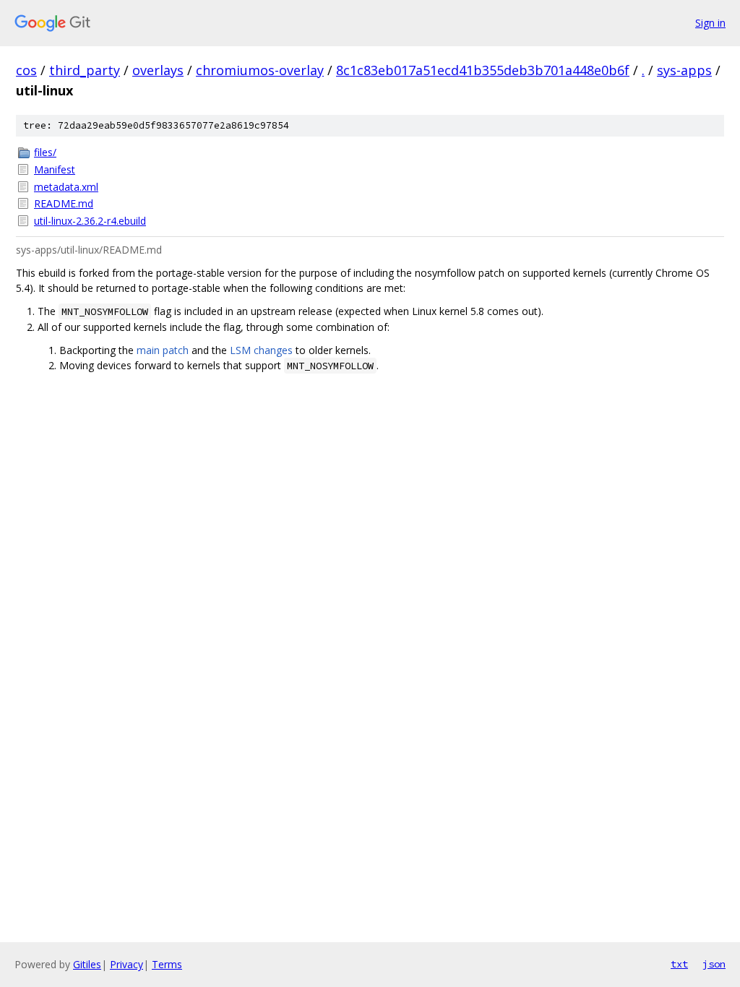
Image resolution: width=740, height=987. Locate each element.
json (714, 963)
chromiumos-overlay (260, 70)
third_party (84, 70)
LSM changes (261, 350)
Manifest (54, 169)
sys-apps (684, 70)
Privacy (126, 964)
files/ (45, 152)
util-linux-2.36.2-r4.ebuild (90, 221)
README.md (63, 203)
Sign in (710, 23)
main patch (163, 350)
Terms (167, 964)
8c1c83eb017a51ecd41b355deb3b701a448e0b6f (482, 70)
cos (26, 70)
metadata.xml (66, 187)
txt (679, 963)
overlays (158, 70)
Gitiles (87, 964)
